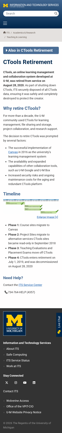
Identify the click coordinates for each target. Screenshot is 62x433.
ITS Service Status (18, 360)
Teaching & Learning (17, 37)
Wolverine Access (17, 400)
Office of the (19, 406)
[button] (31, 23)
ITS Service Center (30, 285)
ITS (8, 32)
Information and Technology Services (27, 343)
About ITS (12, 348)
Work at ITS (13, 366)
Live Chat (59, 322)
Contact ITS (10, 391)
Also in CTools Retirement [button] (30, 50)
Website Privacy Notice (23, 412)
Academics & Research (24, 32)
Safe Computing (16, 354)
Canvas (13, 152)
